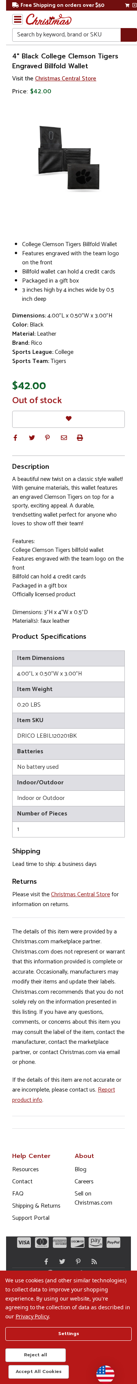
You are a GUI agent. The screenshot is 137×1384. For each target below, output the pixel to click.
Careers (84, 1182)
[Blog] (92, 1261)
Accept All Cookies (39, 1371)
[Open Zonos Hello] (102, 1371)
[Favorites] (68, 419)
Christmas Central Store (65, 78)
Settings (68, 1333)
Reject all (35, 1354)
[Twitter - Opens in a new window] (60, 1261)
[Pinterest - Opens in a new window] (76, 1261)
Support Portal (30, 1218)
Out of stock (37, 401)
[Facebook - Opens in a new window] (44, 1261)
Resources (25, 1169)
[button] (15, 438)
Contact (22, 1182)
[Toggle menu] (17, 19)
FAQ (18, 1194)
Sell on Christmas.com (93, 1198)
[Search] (129, 35)
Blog (80, 1169)
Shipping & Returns (36, 1206)
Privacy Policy (32, 1316)
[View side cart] (134, 5)
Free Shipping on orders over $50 (62, 5)
